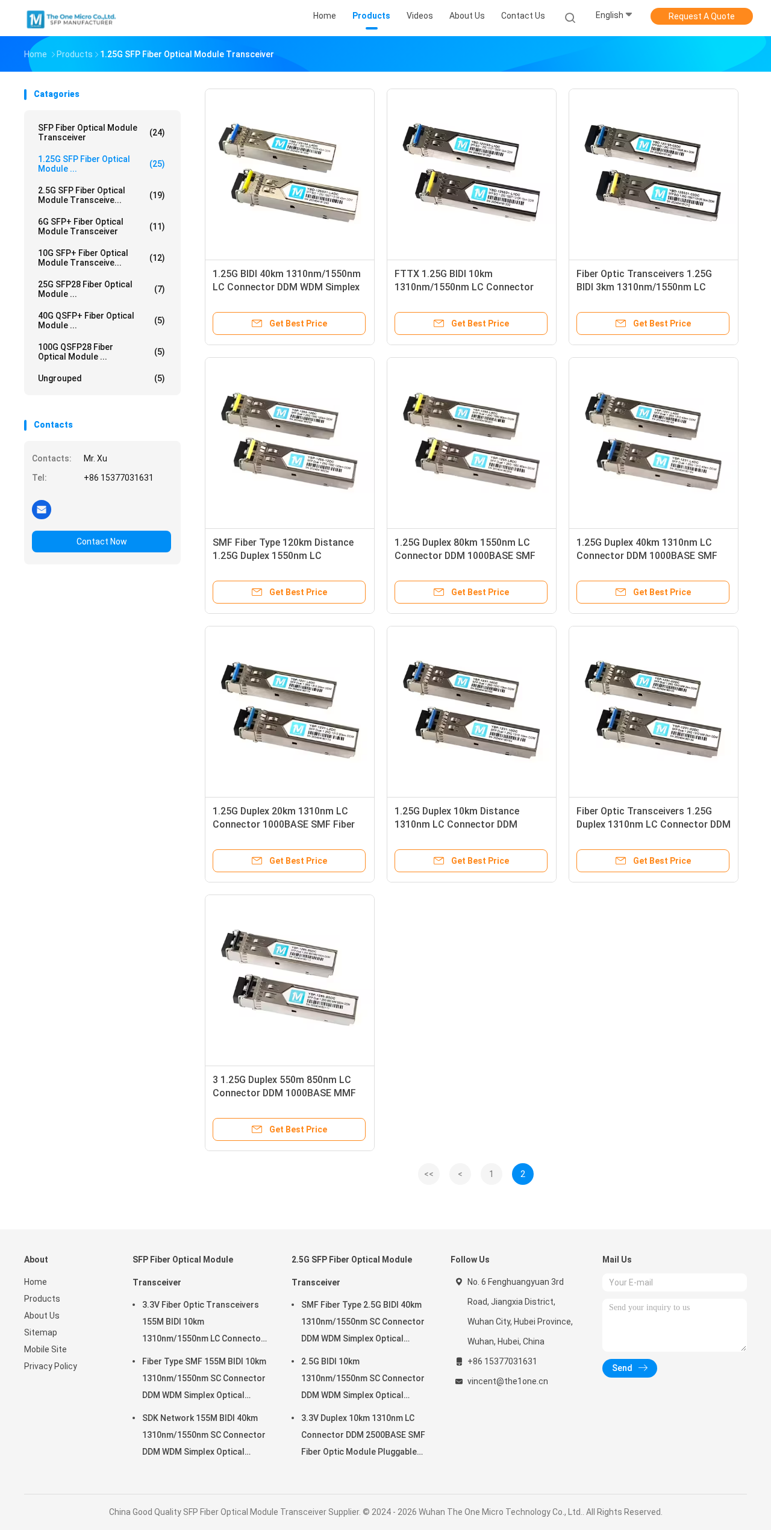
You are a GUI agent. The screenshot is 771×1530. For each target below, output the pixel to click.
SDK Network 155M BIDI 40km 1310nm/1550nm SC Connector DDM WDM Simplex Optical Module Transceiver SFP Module (204, 1436)
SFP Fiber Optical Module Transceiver (101, 132)
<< (429, 1174)
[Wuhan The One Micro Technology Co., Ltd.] (71, 18)
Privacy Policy (50, 1366)
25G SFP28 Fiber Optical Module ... (101, 289)
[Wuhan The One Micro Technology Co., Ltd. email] (41, 509)
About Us (42, 1315)
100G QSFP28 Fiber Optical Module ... (101, 351)
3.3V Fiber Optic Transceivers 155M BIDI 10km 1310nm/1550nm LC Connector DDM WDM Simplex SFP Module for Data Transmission (203, 1323)
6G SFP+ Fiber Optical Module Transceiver (101, 226)
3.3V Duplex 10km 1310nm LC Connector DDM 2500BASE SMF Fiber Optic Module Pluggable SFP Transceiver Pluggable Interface (363, 1436)
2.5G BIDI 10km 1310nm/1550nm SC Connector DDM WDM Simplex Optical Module (363, 1380)
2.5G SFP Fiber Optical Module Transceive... (101, 195)
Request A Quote (702, 16)
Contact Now (101, 541)
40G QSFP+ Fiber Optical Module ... (101, 320)
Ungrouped (101, 378)
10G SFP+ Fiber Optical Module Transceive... (101, 257)
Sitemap (40, 1332)
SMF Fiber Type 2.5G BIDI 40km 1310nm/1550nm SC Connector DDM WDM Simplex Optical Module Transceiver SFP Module (363, 1323)
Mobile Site (45, 1349)
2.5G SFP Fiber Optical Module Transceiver (352, 1271)
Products (42, 1299)
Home (35, 1282)
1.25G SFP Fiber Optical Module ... (101, 163)
